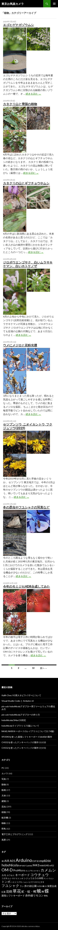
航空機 (5, 817)
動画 (4, 790)
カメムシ (48, 870)
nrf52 (51, 865)
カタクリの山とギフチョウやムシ (26, 183)
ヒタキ (41, 882)
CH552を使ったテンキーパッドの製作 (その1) (24, 747)
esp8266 (45, 860)
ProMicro (19, 870)
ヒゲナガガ (33, 882)
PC (3, 768)
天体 (4, 795)
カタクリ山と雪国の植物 (20, 104)
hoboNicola (10, 865)
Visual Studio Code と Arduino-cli (18, 701)
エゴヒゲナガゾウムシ (18, 25)
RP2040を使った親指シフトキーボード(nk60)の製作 (27, 736)
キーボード (22, 875)
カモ (4, 875)
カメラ (5, 773)
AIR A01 (9, 860)
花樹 (9, 891)
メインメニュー (54, 3)
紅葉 (4, 892)
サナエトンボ (17, 878)
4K (3, 861)
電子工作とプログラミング (15, 834)
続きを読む (33, 93)
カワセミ (11, 875)
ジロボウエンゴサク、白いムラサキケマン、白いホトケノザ (28, 264)
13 (33, 668)
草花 (17, 890)
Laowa (29, 865)
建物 (4, 801)
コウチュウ (39, 875)
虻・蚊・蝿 (28, 891)
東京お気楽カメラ (13, 3)
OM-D (7, 869)
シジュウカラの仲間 (33, 878)
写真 (4, 779)
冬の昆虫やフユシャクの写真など (26, 507)
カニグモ (29, 871)
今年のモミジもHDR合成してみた (26, 586)
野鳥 (4, 828)
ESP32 (35, 861)
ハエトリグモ (16, 882)
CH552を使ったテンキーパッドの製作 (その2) (24, 742)
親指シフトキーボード (13, 895)
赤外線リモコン (34, 895)
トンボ (6, 881)
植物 (4, 812)
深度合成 (51, 886)
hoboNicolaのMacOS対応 (14, 720)
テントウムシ (49, 878)
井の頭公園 (30, 885)
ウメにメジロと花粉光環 (20, 345)
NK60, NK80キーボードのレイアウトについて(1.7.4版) (28, 731)
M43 (36, 865)
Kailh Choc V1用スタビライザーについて (21, 695)
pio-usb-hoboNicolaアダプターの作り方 (21, 714)
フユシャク (10, 886)
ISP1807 (22, 865)
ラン (22, 886)
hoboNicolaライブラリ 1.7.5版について (20, 725)
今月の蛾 (41, 886)
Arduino (24, 860)
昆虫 (4, 806)
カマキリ (36, 871)
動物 (4, 784)
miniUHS (44, 865)
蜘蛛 (4, 823)
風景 (4, 839)
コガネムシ (7, 878)
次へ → (43, 668)
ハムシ (25, 882)
